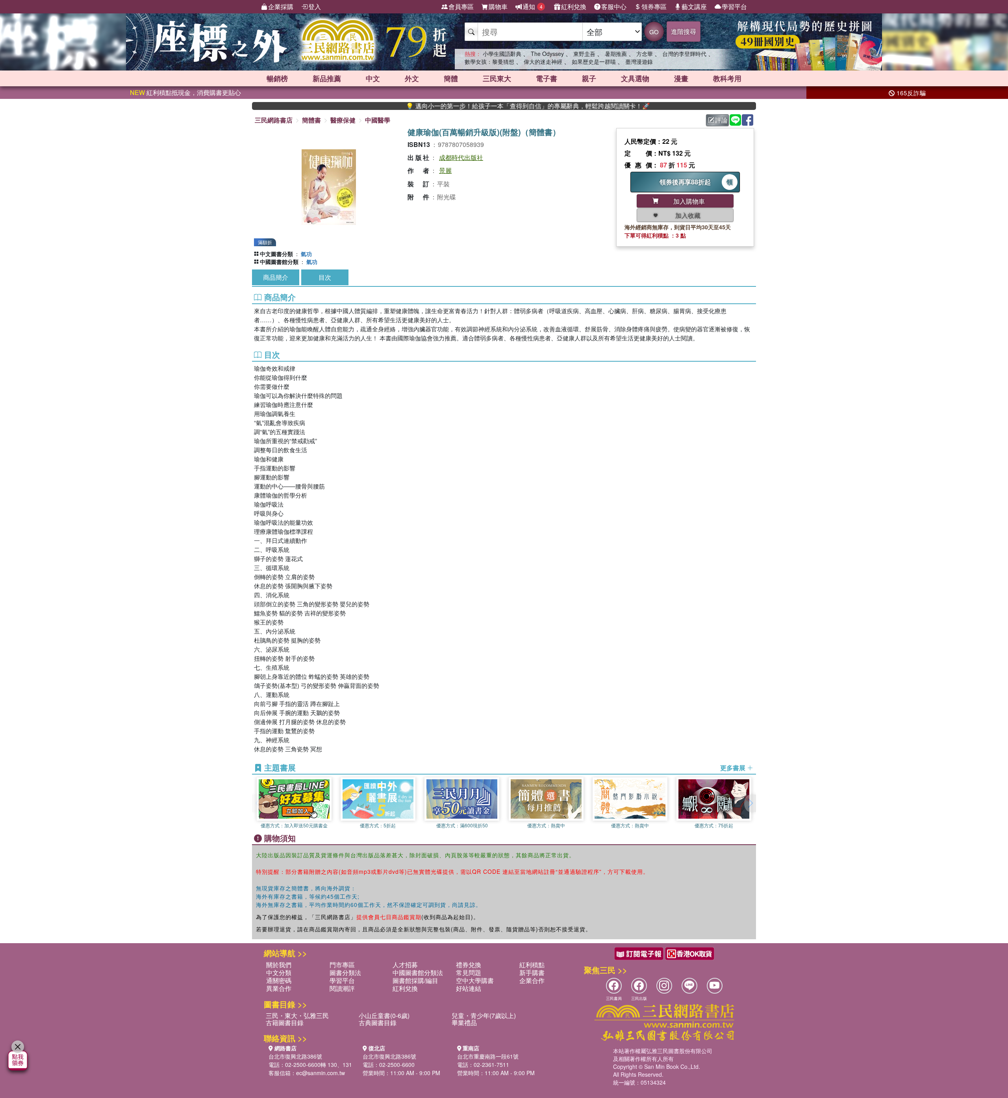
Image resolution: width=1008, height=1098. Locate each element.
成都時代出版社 (461, 157)
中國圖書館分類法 (418, 972)
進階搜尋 (683, 31)
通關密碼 (278, 980)
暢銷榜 (277, 78)
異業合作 (278, 988)
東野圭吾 (584, 54)
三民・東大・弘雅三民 (297, 1015)
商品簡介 (275, 277)
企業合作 (532, 980)
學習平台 (734, 6)
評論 (721, 119)
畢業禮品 (464, 1022)
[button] (750, 803)
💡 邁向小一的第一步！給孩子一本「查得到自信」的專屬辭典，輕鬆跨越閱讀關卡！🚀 (489, 106)
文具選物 (635, 78)
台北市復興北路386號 (295, 1056)
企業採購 (280, 6)
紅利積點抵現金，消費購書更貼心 (185, 92)
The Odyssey (547, 54)
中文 (373, 78)
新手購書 (532, 972)
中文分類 (278, 972)
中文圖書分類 (276, 254)
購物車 (498, 6)
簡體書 (311, 119)
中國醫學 (377, 119)
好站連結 (468, 988)
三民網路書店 (274, 119)
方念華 (644, 54)
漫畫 (681, 78)
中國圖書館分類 (279, 262)
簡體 (451, 78)
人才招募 (405, 964)
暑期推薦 (616, 54)
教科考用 (727, 78)
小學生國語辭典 (502, 54)
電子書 (546, 78)
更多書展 (733, 768)
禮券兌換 (468, 964)
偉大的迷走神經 (543, 61)
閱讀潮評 (342, 988)
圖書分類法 (345, 972)
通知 (533, 6)
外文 (412, 78)
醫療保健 (343, 119)
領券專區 (654, 6)
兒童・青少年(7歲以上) (484, 1015)
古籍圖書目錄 (285, 1022)
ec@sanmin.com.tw (320, 1073)
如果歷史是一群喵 (594, 61)
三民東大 (497, 78)
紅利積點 (532, 964)
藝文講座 (694, 6)
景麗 (445, 170)
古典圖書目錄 (378, 1022)
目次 (325, 277)
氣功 (306, 254)
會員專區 (461, 6)
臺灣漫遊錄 (639, 61)
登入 (314, 6)
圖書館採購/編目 (415, 980)
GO (654, 32)
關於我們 (278, 964)
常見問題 (468, 972)
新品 (327, 78)
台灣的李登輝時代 (684, 54)
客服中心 (613, 6)
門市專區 (342, 964)
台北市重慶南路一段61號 (488, 1056)
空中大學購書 (475, 980)
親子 (589, 78)
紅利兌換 (573, 6)
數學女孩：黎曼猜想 (489, 61)
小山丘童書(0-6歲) (384, 1015)
